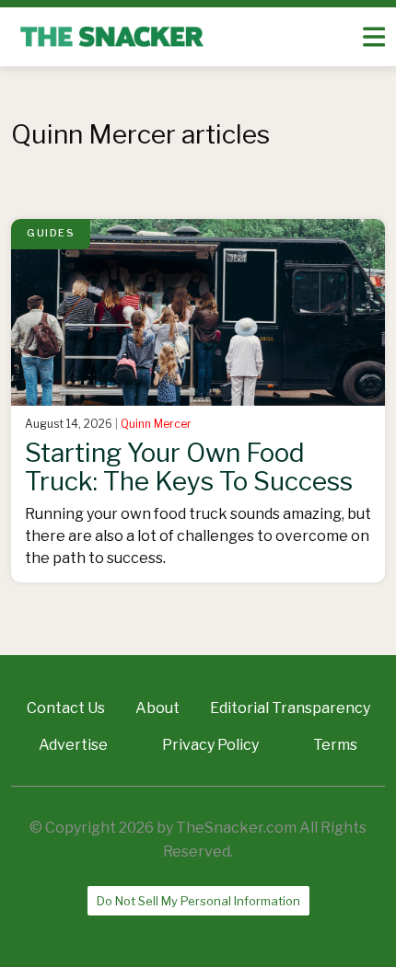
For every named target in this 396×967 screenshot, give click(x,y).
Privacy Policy (210, 745)
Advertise (73, 745)
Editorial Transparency (290, 708)
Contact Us (66, 708)
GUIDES (51, 232)
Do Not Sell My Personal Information (198, 900)
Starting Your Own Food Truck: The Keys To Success (189, 467)
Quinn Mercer (156, 424)
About (157, 708)
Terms (335, 745)
